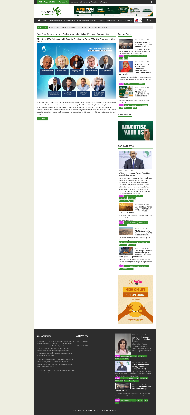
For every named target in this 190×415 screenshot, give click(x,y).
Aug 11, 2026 (139, 62)
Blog (120, 20)
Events (121, 58)
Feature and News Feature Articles (139, 266)
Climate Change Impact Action (127, 242)
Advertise (128, 20)
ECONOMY (143, 56)
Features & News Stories (136, 196)
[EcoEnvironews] (39, 20)
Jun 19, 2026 (139, 204)
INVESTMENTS (140, 84)
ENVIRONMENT (69, 20)
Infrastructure (123, 198)
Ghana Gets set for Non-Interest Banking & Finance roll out (91, 2)
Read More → (42, 118)
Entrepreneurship (142, 105)
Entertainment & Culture (86, 20)
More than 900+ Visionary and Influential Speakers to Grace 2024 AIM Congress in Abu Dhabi (76, 40)
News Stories (122, 225)
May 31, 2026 (140, 248)
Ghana (126, 58)
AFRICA (121, 56)
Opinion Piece (123, 244)
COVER (137, 56)
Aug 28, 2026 (137, 334)
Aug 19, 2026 (139, 40)
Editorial (134, 105)
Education (111, 20)
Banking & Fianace (129, 56)
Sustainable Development (126, 201)
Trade (134, 107)
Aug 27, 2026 (123, 170)
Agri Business (55, 20)
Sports (101, 20)
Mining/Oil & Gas (143, 222)
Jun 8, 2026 (139, 228)
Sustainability (131, 244)
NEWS (45, 20)
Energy (126, 196)
